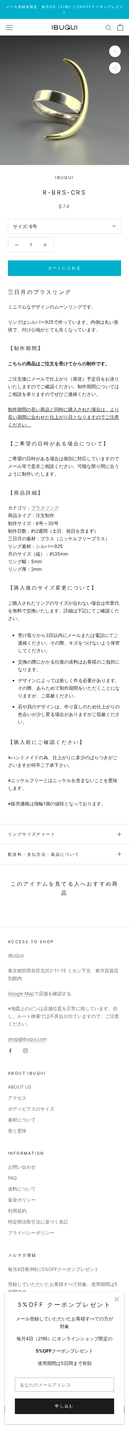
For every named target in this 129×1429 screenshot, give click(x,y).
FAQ (12, 1178)
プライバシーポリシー (31, 1232)
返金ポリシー (22, 1200)
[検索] (108, 27)
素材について (22, 1119)
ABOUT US (19, 1087)
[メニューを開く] (9, 27)
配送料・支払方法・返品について (43, 854)
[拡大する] (115, 51)
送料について (22, 1189)
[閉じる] (116, 1299)
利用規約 (17, 1210)
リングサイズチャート (32, 834)
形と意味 (17, 1130)
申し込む (64, 1405)
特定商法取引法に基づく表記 (38, 1221)
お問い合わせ (22, 1167)
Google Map (21, 993)
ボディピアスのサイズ (31, 1109)
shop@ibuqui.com (27, 1039)
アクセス (17, 1098)
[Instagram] (25, 1050)
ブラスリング (45, 507)
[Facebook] (10, 1050)
